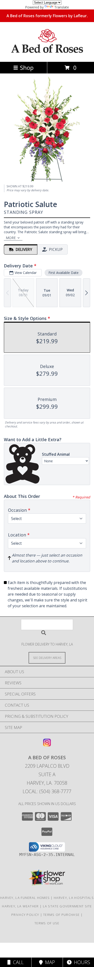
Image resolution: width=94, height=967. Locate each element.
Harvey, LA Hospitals (74, 897)
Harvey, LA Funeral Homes (25, 897)
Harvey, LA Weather (20, 906)
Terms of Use (47, 923)
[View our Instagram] (47, 745)
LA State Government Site (67, 906)
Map (49, 962)
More (11, 237)
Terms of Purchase (61, 914)
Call (17, 962)
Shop (27, 68)
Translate (61, 7)
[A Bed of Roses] (47, 54)
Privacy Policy (25, 914)
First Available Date (63, 272)
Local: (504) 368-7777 (47, 791)
